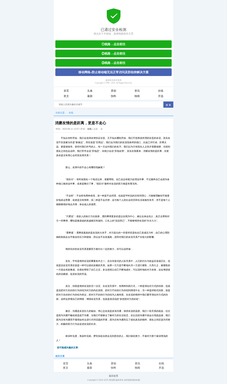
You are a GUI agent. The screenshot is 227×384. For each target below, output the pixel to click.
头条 (90, 90)
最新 (90, 96)
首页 (66, 90)
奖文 (66, 96)
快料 (113, 96)
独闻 (137, 96)
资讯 (137, 90)
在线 (160, 90)
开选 (160, 96)
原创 (113, 90)
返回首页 (113, 375)
